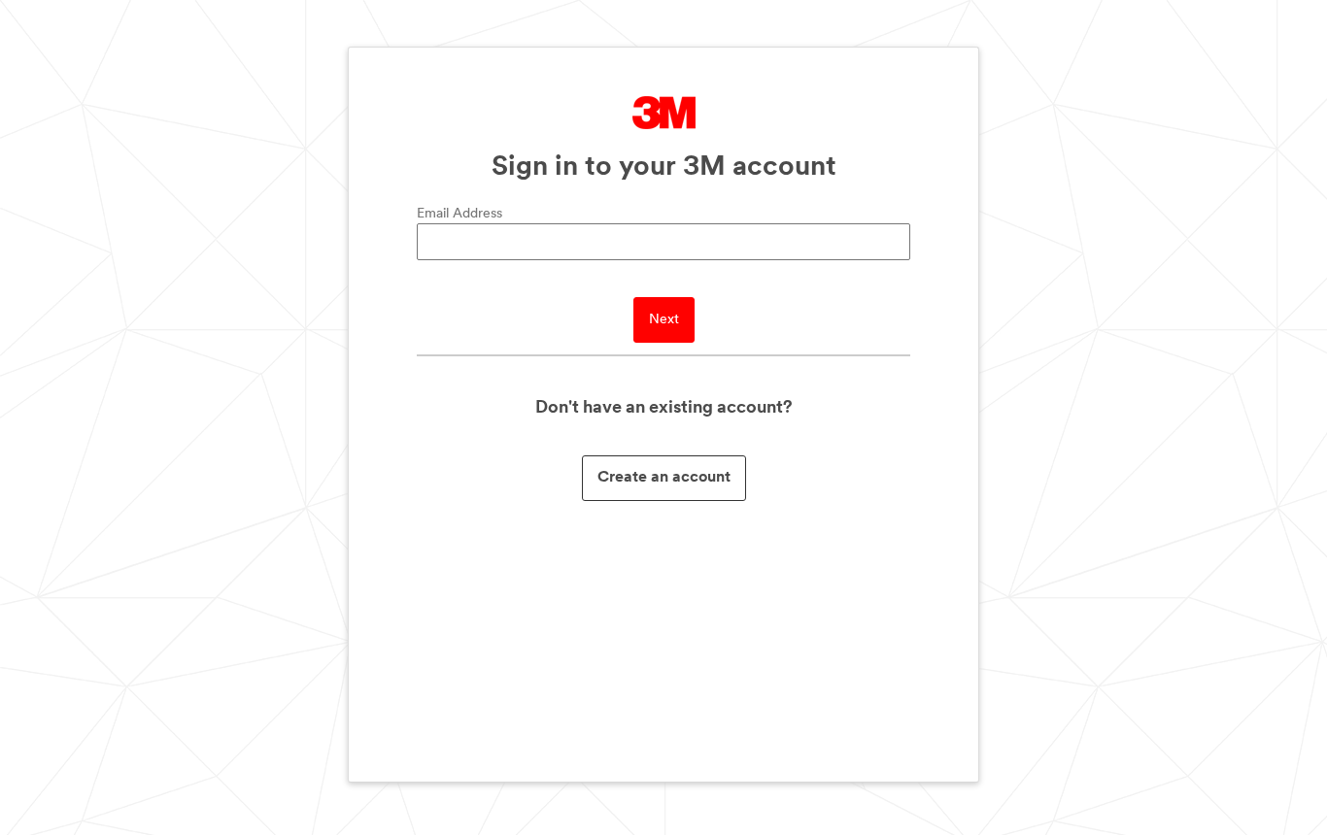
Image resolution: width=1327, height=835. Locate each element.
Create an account (664, 477)
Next (664, 320)
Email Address (459, 214)
